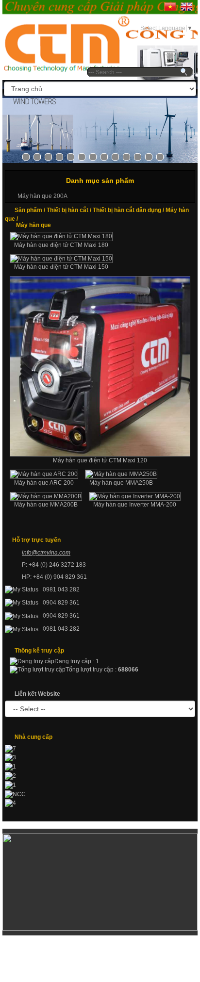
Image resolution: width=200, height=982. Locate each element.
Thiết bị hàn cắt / (70, 210)
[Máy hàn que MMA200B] (46, 496)
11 (137, 157)
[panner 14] (100, 130)
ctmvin (45, 552)
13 (160, 157)
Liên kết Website (37, 693)
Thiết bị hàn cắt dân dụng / (129, 210)
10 (126, 157)
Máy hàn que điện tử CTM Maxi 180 (61, 245)
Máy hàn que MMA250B (121, 482)
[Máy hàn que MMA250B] (121, 474)
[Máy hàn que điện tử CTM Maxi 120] (100, 366)
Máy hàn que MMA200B (46, 504)
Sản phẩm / (31, 210)
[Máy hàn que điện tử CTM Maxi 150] (61, 258)
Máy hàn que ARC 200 (44, 482)
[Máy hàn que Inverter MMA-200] (135, 496)
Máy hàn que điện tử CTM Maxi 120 (100, 460)
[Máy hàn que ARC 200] (44, 474)
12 (148, 157)
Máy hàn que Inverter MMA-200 (134, 504)
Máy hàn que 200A (42, 196)
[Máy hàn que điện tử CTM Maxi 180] (61, 236)
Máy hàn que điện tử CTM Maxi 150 (61, 266)
